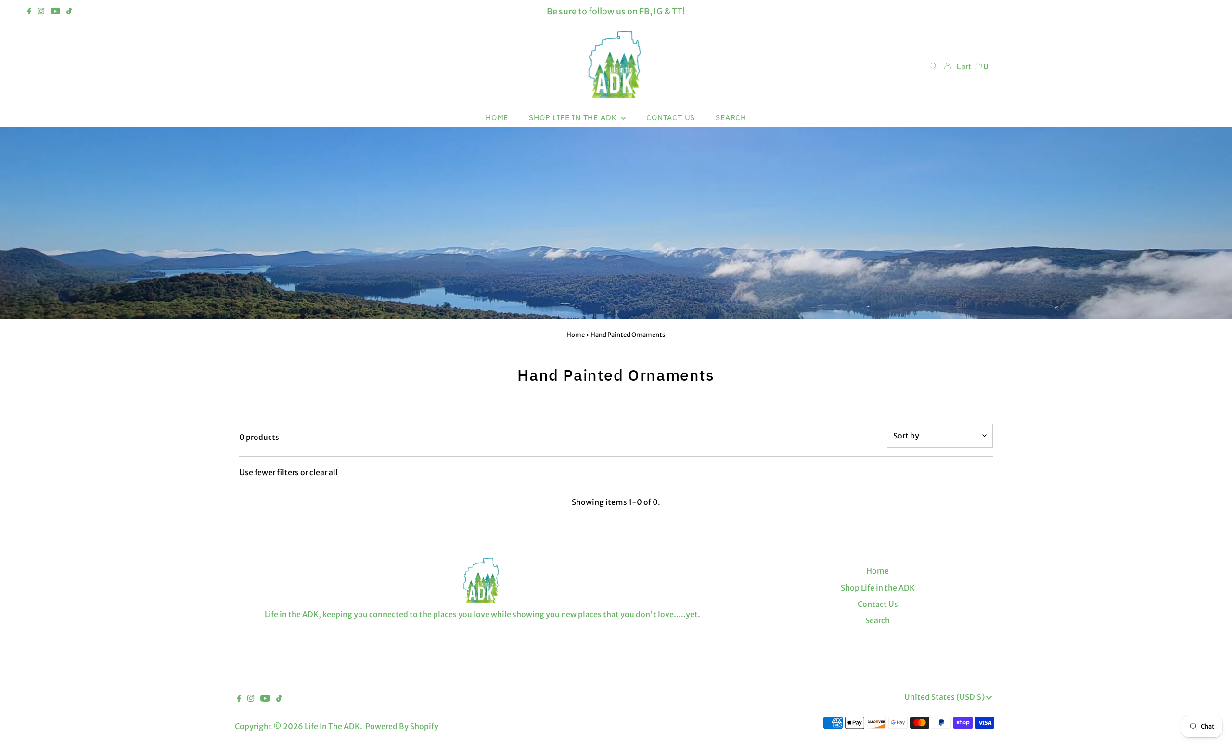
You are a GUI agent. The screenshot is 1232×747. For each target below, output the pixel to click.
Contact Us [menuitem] (670, 117)
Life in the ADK (332, 726)
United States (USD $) (945, 697)
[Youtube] (55, 11)
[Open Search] (933, 66)
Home (575, 335)
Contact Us (878, 604)
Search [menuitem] (731, 117)
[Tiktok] (69, 11)
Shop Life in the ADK (878, 587)
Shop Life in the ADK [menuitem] (574, 117)
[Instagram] (41, 11)
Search (877, 620)
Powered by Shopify (401, 726)
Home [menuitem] (497, 117)
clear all (323, 472)
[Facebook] (29, 11)
